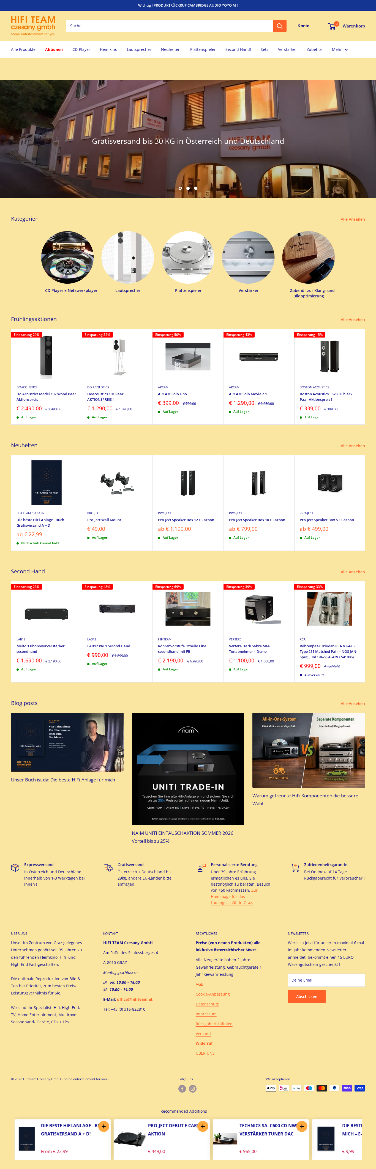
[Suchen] (280, 26)
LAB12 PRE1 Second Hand (108, 645)
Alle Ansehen (353, 219)
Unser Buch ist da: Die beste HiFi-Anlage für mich (63, 779)
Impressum (206, 1013)
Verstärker (287, 49)
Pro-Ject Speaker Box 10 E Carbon (257, 519)
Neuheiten (171, 49)
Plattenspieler (203, 49)
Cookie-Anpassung (213, 994)
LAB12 (21, 639)
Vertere (235, 639)
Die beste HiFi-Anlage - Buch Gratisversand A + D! (40, 522)
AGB (200, 984)
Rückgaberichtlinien (214, 1023)
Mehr (337, 49)
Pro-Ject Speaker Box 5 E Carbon (327, 519)
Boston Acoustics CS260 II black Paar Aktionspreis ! (326, 396)
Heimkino (108, 49)
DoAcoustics (27, 387)
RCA (303, 639)
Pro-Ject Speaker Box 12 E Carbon (186, 519)
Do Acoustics (98, 387)
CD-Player (81, 49)
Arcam (163, 387)
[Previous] (8, 1138)
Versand (203, 1033)
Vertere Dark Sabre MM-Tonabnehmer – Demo (249, 648)
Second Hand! (238, 49)
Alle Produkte (23, 49)
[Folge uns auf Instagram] (193, 1089)
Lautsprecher (139, 49)
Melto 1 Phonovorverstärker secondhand (41, 648)
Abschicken (306, 996)
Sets (264, 49)
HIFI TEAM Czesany (30, 513)
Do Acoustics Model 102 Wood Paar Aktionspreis (46, 396)
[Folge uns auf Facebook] (182, 1089)
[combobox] (169, 26)
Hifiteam (164, 639)
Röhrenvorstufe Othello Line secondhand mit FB (182, 648)
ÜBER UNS (205, 1053)
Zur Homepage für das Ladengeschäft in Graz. (234, 896)
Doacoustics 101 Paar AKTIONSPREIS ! (105, 396)
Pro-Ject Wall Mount (104, 519)
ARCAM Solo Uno (172, 393)
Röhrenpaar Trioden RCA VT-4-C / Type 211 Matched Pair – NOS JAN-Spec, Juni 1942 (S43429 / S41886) (328, 651)
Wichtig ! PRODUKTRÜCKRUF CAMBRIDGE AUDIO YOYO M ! (188, 5)
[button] (102, 1126)
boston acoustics (314, 387)
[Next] (365, 377)
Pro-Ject (94, 513)
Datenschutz (207, 1004)
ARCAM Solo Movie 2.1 (248, 393)
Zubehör (314, 49)
